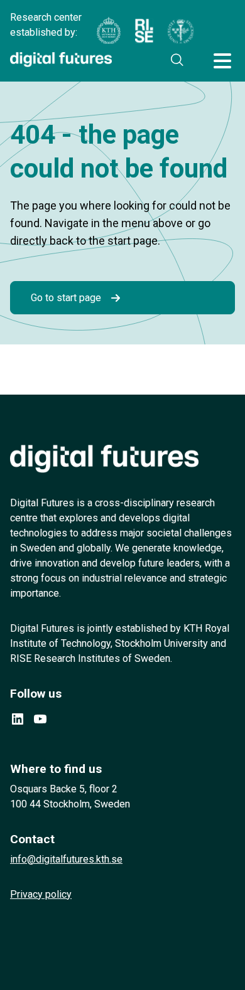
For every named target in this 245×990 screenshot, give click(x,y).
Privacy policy (41, 894)
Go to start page (66, 298)
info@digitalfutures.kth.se (66, 859)
